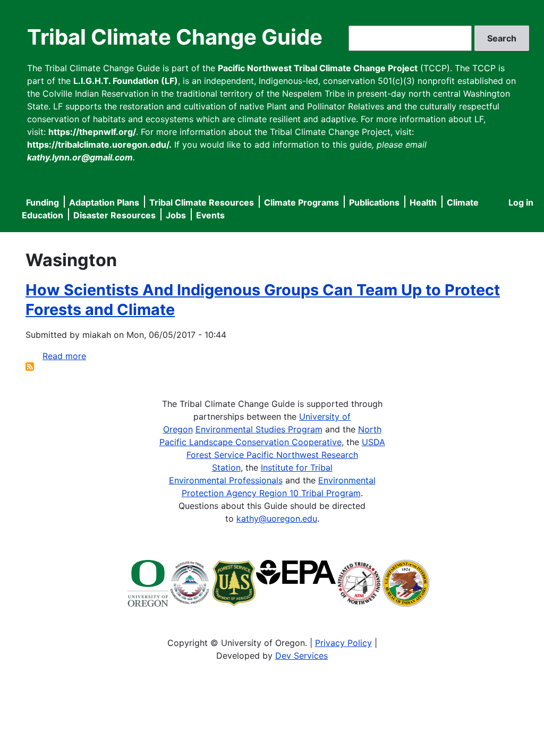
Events (210, 215)
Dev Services (301, 655)
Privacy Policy (343, 642)
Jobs (176, 215)
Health (423, 202)
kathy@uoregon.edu (276, 518)
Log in (520, 202)
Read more (64, 356)
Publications (374, 202)
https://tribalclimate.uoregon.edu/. (99, 144)
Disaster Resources (114, 215)
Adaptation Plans (104, 202)
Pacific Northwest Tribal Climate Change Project (318, 68)
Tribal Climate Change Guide (174, 37)
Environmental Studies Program (259, 429)
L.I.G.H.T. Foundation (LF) (125, 80)
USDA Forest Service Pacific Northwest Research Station (285, 455)
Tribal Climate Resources (201, 202)
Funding (42, 202)
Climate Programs (301, 202)
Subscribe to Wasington (30, 366)
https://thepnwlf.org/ (92, 131)
